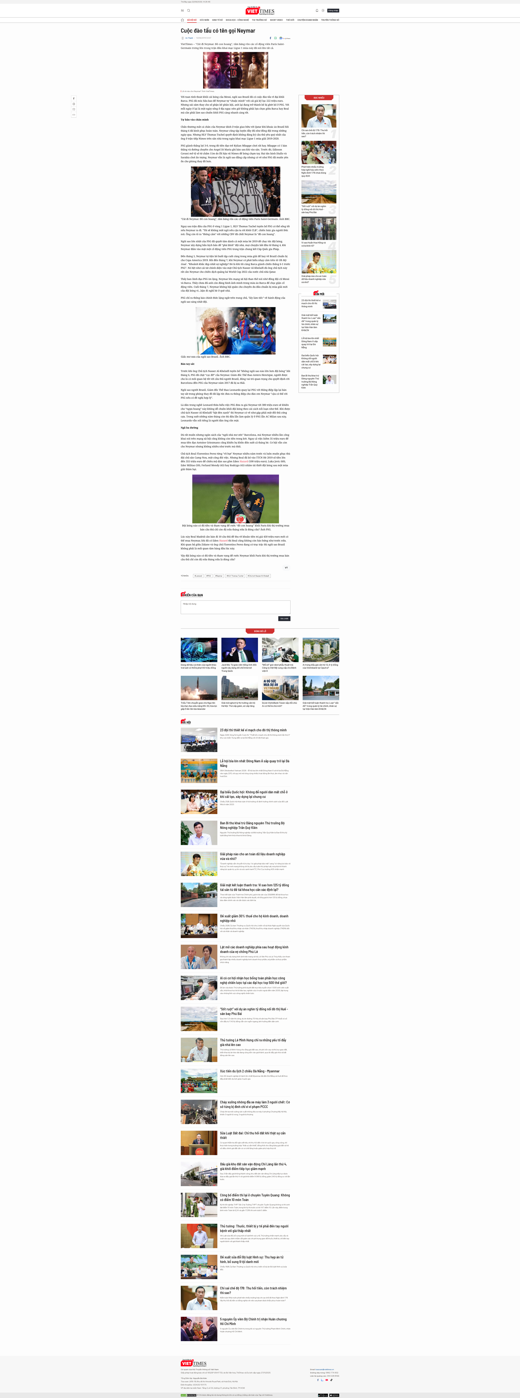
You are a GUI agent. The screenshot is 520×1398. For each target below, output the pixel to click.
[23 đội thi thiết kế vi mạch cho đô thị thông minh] (329, 304)
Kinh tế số (217, 20)
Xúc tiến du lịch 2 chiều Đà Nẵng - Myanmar (250, 1071)
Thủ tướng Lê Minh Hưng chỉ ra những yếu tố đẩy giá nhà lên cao (253, 1042)
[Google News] (284, 38)
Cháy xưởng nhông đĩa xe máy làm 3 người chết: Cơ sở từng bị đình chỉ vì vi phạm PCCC (255, 1104)
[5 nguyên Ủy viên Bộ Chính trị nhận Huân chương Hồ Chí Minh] (199, 1329)
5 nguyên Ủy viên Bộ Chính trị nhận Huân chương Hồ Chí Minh (253, 1321)
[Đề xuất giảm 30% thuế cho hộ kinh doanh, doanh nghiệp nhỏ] (199, 926)
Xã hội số (192, 20)
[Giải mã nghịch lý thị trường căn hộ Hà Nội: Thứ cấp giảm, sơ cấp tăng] (239, 688)
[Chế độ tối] (323, 10)
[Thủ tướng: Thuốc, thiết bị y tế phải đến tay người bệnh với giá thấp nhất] (199, 1236)
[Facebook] (270, 38)
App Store (323, 1395)
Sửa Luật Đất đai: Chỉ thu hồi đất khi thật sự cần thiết (253, 1135)
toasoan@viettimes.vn (324, 1369)
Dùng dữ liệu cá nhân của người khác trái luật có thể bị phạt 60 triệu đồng (198, 666)
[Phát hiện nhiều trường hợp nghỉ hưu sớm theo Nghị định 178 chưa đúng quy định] (318, 152)
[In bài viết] (275, 38)
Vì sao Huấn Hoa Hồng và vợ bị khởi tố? (313, 244)
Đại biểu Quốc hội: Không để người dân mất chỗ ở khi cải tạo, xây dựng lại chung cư (311, 361)
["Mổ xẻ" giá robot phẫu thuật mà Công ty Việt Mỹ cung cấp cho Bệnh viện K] (280, 650)
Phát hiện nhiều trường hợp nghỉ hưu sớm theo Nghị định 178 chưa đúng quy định (313, 171)
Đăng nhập (333, 10)
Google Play (334, 1395)
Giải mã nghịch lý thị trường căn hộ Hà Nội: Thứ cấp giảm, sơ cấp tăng (238, 704)
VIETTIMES (260, 10)
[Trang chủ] (182, 20)
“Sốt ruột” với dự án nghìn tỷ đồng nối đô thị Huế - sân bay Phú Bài (313, 209)
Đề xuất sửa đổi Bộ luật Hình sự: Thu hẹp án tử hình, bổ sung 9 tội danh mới (251, 1259)
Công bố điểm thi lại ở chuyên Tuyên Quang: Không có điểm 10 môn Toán (255, 1197)
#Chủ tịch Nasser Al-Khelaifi (258, 576)
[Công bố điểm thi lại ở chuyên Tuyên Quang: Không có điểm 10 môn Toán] (199, 1205)
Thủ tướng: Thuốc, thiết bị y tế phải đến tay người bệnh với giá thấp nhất (254, 1228)
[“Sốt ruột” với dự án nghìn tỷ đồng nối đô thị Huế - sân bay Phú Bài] (318, 192)
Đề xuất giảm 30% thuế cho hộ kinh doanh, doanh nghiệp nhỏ (254, 918)
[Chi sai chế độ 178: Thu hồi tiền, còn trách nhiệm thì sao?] (318, 116)
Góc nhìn (204, 20)
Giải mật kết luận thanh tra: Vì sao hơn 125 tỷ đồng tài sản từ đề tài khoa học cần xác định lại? (254, 887)
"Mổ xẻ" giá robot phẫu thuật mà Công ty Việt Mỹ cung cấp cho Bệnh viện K (279, 668)
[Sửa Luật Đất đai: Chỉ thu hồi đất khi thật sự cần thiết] (199, 1143)
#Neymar (218, 576)
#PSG (208, 576)
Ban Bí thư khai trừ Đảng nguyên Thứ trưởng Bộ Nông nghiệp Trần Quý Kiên (310, 381)
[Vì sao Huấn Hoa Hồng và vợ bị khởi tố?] (318, 228)
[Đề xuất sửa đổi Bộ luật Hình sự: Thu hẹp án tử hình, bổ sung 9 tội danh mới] (199, 1267)
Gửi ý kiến (284, 619)
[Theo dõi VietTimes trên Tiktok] (331, 1380)
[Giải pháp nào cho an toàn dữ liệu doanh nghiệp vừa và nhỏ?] (318, 261)
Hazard (244, 461)
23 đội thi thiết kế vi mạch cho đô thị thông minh (311, 303)
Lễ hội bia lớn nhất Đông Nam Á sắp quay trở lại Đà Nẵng (310, 343)
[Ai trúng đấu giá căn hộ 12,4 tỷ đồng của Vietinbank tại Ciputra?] (321, 650)
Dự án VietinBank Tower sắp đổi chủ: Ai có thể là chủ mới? (279, 704)
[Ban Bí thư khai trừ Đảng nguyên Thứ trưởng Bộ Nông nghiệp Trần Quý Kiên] (329, 379)
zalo (322, 1380)
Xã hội (186, 722)
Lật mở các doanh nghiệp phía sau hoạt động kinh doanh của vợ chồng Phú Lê (254, 949)
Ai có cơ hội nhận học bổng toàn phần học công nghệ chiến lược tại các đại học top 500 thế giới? (253, 980)
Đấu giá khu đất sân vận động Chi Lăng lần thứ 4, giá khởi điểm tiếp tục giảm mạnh (253, 1166)
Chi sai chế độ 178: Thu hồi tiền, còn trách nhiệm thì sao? (314, 133)
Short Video (276, 20)
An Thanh (189, 38)
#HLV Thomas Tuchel (235, 576)
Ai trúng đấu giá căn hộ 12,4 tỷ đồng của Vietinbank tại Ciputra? (320, 666)
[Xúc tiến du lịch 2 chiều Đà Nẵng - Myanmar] (199, 1081)
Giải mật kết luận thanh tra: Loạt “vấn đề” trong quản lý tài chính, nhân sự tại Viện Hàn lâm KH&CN (311, 323)
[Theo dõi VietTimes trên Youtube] (327, 1380)
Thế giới (290, 20)
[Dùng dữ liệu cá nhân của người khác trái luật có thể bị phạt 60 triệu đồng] (199, 650)
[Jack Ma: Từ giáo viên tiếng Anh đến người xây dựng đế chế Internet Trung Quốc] (239, 650)
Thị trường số (259, 20)
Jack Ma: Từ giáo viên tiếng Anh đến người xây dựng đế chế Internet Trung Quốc (239, 668)
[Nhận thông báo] (317, 10)
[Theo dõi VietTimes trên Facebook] (318, 1380)
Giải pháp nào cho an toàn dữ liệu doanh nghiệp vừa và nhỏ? (313, 279)
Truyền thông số (330, 20)
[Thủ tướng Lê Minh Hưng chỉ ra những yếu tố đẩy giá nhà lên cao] (199, 1050)
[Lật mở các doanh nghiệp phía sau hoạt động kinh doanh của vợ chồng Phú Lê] (199, 957)
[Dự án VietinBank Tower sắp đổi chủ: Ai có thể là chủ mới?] (280, 688)
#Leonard (198, 576)
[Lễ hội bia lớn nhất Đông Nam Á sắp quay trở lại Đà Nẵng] (329, 342)
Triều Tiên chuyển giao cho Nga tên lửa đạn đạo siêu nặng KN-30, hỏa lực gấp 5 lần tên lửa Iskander (199, 706)
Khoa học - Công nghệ (237, 20)
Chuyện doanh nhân (307, 20)
